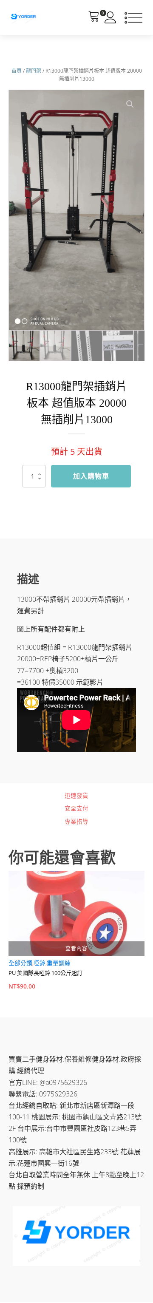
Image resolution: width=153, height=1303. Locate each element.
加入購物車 (91, 476)
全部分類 (20, 963)
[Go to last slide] (8, 938)
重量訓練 (59, 963)
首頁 (16, 70)
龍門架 (33, 70)
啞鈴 (39, 963)
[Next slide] (144, 938)
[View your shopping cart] (94, 17)
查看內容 (76, 948)
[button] (130, 104)
